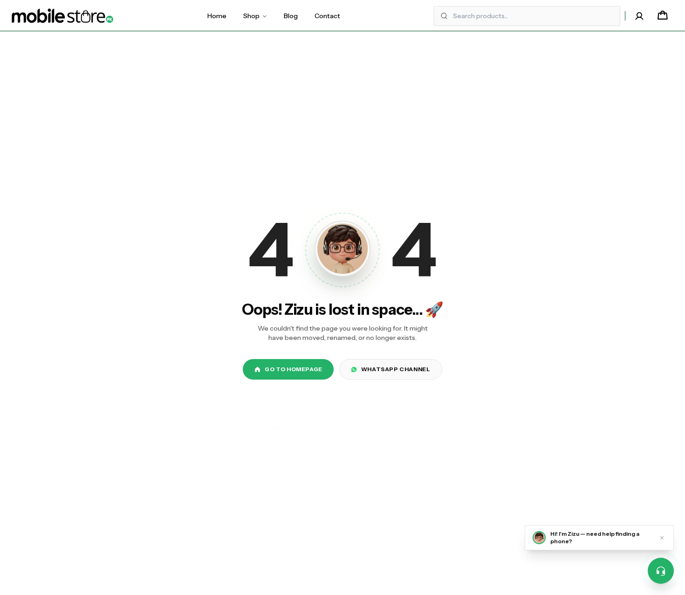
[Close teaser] (662, 537)
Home (216, 16)
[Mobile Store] (62, 15)
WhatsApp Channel (396, 369)
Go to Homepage (293, 369)
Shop (251, 16)
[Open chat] (661, 571)
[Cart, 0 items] (662, 16)
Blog (291, 16)
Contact (327, 16)
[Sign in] (639, 16)
